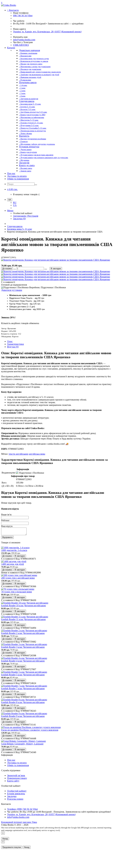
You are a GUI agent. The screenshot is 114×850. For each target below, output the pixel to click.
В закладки (56, 268)
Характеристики (15, 344)
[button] (12, 189)
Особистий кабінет (16, 791)
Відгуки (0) (13, 346)
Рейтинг (5, 520)
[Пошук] (36, 184)
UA (15, 205)
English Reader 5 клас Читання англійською (23, 674)
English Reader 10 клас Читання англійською (23, 605)
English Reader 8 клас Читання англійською (23, 702)
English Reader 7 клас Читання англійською (23, 688)
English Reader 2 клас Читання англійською (23, 633)
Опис (10, 341)
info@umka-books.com (24, 39)
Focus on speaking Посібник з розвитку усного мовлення (29, 730)
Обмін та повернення (18, 178)
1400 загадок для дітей (12, 564)
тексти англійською (18, 454)
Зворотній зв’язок (16, 775)
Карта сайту (13, 781)
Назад (5, 839)
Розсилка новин (15, 799)
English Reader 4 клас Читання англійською (23, 661)
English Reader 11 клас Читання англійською (23, 619)
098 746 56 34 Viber (23, 15)
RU (14, 202)
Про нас (11, 173)
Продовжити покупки (11, 847)
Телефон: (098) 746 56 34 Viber (22, 809)
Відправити (7, 537)
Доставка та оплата (17, 176)
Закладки (11, 796)
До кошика (7, 268)
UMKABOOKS (21, 45)
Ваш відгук (7, 526)
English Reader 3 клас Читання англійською (23, 647)
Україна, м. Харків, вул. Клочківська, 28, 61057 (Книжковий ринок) (47, 31)
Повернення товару (17, 778)
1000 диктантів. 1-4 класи (14, 550)
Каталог (11, 47)
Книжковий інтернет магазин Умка (19, 822)
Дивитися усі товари (11, 290)
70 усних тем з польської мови (16, 591)
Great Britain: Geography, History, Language (22, 744)
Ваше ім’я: (6, 514)
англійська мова (37, 454)
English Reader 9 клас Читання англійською (23, 716)
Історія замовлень (16, 793)
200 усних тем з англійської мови (18, 578)
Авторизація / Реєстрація (25, 216)
